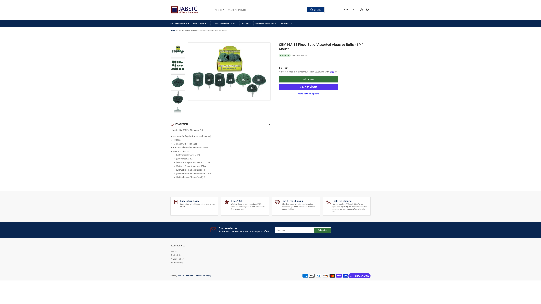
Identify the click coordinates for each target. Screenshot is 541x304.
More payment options (308, 93)
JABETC (180, 276)
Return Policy (176, 262)
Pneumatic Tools (178, 23)
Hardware (285, 23)
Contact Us (175, 255)
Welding (245, 23)
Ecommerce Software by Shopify (198, 276)
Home (172, 30)
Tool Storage (199, 23)
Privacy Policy (177, 259)
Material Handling (264, 23)
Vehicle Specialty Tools (223, 23)
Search (317, 10)
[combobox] (275, 10)
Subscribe (322, 230)
